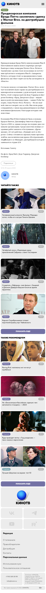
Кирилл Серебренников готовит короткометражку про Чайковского (16, 321)
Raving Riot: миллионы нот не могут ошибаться (16, 369)
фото (6, 154)
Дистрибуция (9, 549)
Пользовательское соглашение (16, 568)
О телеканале (9, 540)
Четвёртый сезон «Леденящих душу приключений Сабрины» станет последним (19, 251)
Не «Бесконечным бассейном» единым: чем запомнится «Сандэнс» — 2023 (19, 404)
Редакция (8, 533)
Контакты (7, 553)
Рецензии (6, 364)
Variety (13, 148)
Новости (4, 10)
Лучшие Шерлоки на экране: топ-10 (16, 473)
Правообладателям (11, 544)
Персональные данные (15, 557)
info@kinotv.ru (12, 581)
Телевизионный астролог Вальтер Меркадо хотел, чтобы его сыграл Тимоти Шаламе (19, 216)
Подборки (6, 399)
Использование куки (12, 564)
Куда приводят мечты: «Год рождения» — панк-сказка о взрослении (18, 439)
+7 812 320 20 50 (12, 577)
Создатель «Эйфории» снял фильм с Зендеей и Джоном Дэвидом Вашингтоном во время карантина (20, 287)
